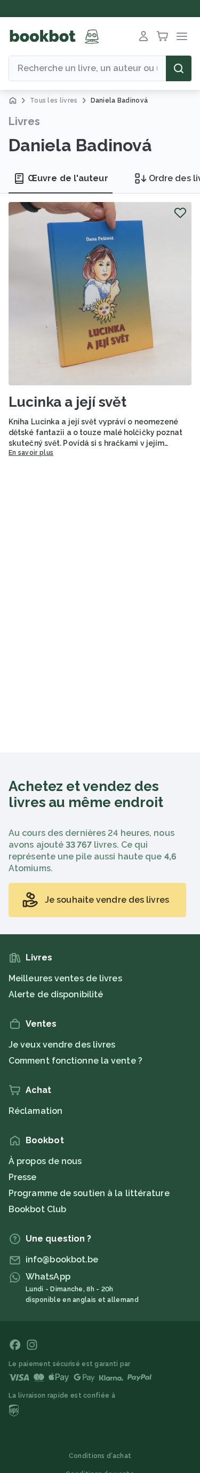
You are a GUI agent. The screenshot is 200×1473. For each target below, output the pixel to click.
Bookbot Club (37, 1209)
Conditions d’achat (100, 1456)
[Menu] (181, 36)
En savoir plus (31, 452)
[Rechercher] (178, 68)
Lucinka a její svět (67, 402)
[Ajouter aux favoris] (180, 212)
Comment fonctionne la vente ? (75, 1061)
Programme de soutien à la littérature (89, 1193)
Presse (23, 1177)
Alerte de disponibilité (56, 994)
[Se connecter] (143, 36)
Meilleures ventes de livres (65, 978)
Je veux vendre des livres (62, 1045)
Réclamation (35, 1111)
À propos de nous (45, 1161)
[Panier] (162, 36)
